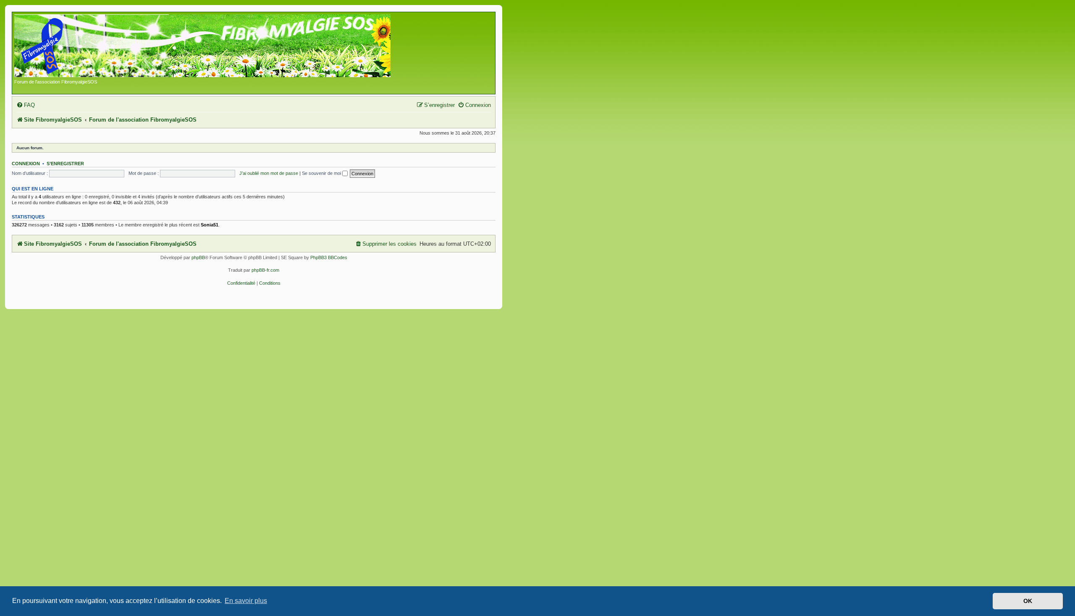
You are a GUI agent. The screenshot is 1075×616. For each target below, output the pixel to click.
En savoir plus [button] (246, 600)
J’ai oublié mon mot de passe (268, 173)
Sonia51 (209, 224)
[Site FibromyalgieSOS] (215, 46)
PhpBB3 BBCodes (328, 257)
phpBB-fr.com (265, 270)
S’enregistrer (65, 163)
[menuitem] (25, 105)
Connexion (26, 163)
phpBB (198, 257)
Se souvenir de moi (322, 173)
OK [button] (1027, 601)
